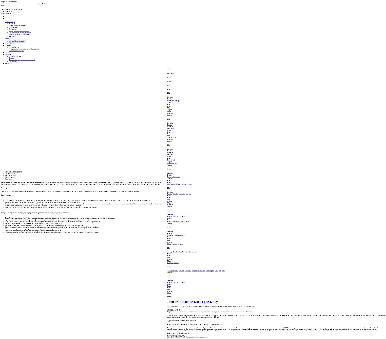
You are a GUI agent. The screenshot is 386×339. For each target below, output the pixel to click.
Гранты (7, 52)
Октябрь (170, 101)
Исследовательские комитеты (19, 31)
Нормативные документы (18, 25)
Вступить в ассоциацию (9, 2)
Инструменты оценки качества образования (24, 49)
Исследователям (10, 175)
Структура (12, 29)
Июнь (169, 89)
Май (168, 108)
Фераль (187, 221)
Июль (199, 271)
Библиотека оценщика (16, 51)
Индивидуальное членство (18, 40)
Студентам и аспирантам (13, 172)
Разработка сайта (173, 335)
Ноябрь (169, 125)
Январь (169, 141)
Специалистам (10, 173)
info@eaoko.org (6, 13)
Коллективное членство (17, 42)
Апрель (169, 137)
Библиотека (13, 61)
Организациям (10, 177)
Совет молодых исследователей (20, 33)
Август (169, 81)
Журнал (11, 58)
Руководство (13, 27)
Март (169, 111)
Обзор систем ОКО (15, 56)
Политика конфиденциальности (197, 337)
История (12, 23)
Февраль (174, 163)
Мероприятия (9, 43)
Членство (8, 38)
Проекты (8, 45)
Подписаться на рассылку (199, 301)
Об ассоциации (10, 22)
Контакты (12, 36)
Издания (8, 54)
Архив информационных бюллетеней (22, 60)
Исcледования (14, 47)
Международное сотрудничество (20, 34)
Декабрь (170, 149)
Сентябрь (170, 73)
